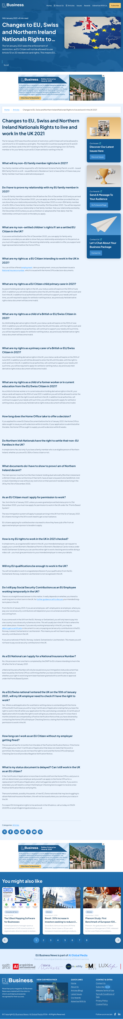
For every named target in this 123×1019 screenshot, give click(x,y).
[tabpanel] (21, 910)
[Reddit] (22, 831)
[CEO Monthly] (37, 967)
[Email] (34, 831)
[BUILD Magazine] (112, 967)
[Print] (40, 831)
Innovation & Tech (12, 912)
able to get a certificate (12, 628)
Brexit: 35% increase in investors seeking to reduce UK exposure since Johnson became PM (61, 920)
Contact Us (94, 239)
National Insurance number (13, 270)
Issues (79, 5)
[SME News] (53, 967)
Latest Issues (76, 994)
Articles (71, 5)
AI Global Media (78, 955)
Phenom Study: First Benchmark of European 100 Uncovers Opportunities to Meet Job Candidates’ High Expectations (100, 920)
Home (49, 5)
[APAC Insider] (91, 967)
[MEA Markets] (13, 967)
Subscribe (100, 987)
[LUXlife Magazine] (71, 967)
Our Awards (94, 191)
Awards (87, 5)
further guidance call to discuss (50, 599)
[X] (4, 831)
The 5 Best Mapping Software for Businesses (19, 920)
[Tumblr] (28, 831)
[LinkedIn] (16, 831)
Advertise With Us (99, 5)
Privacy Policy (102, 1000)
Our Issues (94, 143)
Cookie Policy (102, 1004)
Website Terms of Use (105, 990)
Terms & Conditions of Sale (105, 995)
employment (26, 267)
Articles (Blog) (77, 990)
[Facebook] (10, 831)
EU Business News (20, 1014)
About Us (60, 5)
